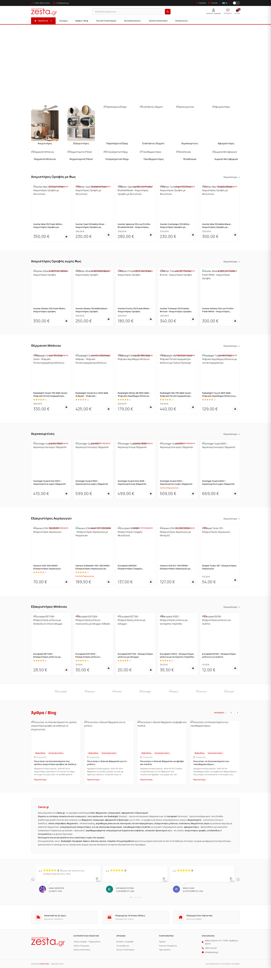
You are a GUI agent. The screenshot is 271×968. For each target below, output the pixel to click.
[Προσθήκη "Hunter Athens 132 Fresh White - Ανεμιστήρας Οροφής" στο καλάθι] (66, 320)
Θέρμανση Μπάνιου (46, 345)
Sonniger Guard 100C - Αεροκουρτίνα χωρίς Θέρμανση (176, 482)
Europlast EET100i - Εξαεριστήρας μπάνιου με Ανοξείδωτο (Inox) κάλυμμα (47, 656)
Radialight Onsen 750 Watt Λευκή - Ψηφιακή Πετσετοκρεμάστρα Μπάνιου (50, 395)
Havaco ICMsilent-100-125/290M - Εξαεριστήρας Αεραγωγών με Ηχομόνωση (93, 568)
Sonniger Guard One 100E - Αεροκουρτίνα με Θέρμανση (132, 482)
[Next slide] (237, 712)
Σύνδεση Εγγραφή (213, 13)
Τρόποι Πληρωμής (81, 945)
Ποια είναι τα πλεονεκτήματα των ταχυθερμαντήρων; (211, 763)
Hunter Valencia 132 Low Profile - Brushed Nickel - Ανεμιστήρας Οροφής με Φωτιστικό (134, 227)
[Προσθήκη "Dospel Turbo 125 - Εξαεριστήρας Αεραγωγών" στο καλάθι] (235, 579)
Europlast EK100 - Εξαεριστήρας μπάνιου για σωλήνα (219, 655)
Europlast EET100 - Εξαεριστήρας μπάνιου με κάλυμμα (135, 655)
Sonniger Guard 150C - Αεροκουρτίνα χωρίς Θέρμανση (92, 482)
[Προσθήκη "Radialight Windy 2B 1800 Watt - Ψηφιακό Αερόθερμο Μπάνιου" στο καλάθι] (150, 407)
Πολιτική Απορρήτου (168, 945)
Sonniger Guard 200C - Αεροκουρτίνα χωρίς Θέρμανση (218, 482)
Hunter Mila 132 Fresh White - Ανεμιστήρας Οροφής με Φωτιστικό (48, 227)
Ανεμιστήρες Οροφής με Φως (53, 177)
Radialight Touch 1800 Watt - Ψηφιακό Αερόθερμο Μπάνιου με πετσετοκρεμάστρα (219, 395)
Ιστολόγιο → (220, 712)
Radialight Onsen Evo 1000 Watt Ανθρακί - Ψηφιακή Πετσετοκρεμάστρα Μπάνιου (92, 395)
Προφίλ (162, 941)
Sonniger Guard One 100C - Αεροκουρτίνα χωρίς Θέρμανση (49, 482)
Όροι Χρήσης (165, 949)
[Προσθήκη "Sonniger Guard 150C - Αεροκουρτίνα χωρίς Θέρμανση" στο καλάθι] (108, 493)
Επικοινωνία (181, 20)
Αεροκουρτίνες (43, 434)
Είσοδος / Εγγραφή (124, 941)
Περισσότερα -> (231, 177)
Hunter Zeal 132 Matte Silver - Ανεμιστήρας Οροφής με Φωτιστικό (91, 227)
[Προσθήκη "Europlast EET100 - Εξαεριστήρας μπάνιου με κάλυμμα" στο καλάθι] (150, 669)
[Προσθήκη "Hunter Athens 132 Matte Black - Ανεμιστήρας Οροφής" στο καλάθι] (108, 319)
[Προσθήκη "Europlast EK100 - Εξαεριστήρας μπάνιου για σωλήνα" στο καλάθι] (235, 668)
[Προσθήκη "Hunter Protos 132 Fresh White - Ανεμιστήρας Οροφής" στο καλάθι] (150, 319)
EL (227, 3)
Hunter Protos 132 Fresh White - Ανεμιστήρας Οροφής (134, 310)
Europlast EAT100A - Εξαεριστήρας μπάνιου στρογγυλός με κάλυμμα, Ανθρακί (93, 656)
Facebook (202, 3)
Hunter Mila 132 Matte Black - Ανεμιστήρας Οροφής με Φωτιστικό (217, 227)
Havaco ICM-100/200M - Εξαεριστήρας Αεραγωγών (47, 567)
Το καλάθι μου (122, 945)
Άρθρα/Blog (40, 753)
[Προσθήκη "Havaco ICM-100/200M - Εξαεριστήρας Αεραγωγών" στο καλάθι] (66, 581)
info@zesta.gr (62, 3)
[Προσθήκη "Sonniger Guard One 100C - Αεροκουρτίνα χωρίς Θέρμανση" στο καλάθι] (66, 493)
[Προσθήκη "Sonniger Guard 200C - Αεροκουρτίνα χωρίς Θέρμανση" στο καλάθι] (235, 493)
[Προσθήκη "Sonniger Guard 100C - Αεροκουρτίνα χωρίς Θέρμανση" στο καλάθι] (192, 493)
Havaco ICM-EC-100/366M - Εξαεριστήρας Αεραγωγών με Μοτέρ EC (175, 568)
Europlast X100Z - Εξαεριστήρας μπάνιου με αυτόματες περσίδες (177, 655)
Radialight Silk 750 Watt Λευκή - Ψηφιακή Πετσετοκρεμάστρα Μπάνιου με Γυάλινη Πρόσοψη (176, 395)
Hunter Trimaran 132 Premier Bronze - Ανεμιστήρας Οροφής (176, 310)
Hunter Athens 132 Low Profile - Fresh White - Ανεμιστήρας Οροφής (218, 311)
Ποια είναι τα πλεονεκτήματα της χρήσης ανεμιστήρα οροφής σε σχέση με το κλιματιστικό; (55, 764)
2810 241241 (211, 948)
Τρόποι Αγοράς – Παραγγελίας (87, 941)
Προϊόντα (43, 20)
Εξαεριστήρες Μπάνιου (49, 607)
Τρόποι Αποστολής (158, 20)
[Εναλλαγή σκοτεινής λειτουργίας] (236, 3)
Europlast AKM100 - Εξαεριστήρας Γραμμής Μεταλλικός (130, 568)
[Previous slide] (231, 712)
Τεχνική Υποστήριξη (106, 20)
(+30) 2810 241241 (42, 3)
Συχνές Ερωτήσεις (56, 753)
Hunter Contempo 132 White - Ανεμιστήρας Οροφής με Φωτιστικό (175, 227)
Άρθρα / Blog (81, 20)
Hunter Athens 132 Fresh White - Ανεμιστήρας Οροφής (49, 310)
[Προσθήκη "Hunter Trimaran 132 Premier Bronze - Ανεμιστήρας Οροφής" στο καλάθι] (192, 319)
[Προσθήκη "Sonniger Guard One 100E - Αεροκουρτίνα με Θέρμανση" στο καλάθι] (150, 493)
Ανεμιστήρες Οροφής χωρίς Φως (56, 261)
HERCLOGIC (44, 964)
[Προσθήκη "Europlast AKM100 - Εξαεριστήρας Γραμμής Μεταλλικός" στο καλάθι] (150, 581)
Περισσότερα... (40, 779)
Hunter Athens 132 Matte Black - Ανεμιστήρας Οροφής (92, 310)
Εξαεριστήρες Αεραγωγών (51, 518)
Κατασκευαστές (132, 20)
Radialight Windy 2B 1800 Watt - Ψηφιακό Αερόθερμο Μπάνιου (134, 394)
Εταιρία (63, 20)
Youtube (214, 3)
